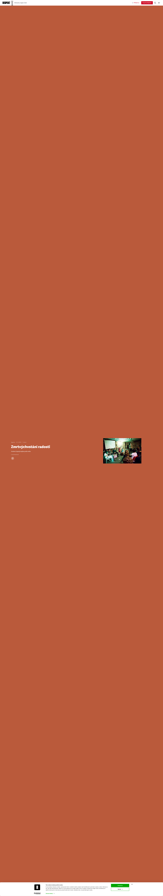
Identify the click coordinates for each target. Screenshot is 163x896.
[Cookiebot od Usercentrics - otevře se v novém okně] (37, 893)
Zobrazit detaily (49, 893)
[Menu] (158, 2)
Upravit (119, 889)
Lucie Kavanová (15, 454)
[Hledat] (155, 2)
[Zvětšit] (122, 451)
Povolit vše (120, 885)
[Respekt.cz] (6, 3)
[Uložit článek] (12, 458)
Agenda (13, 442)
